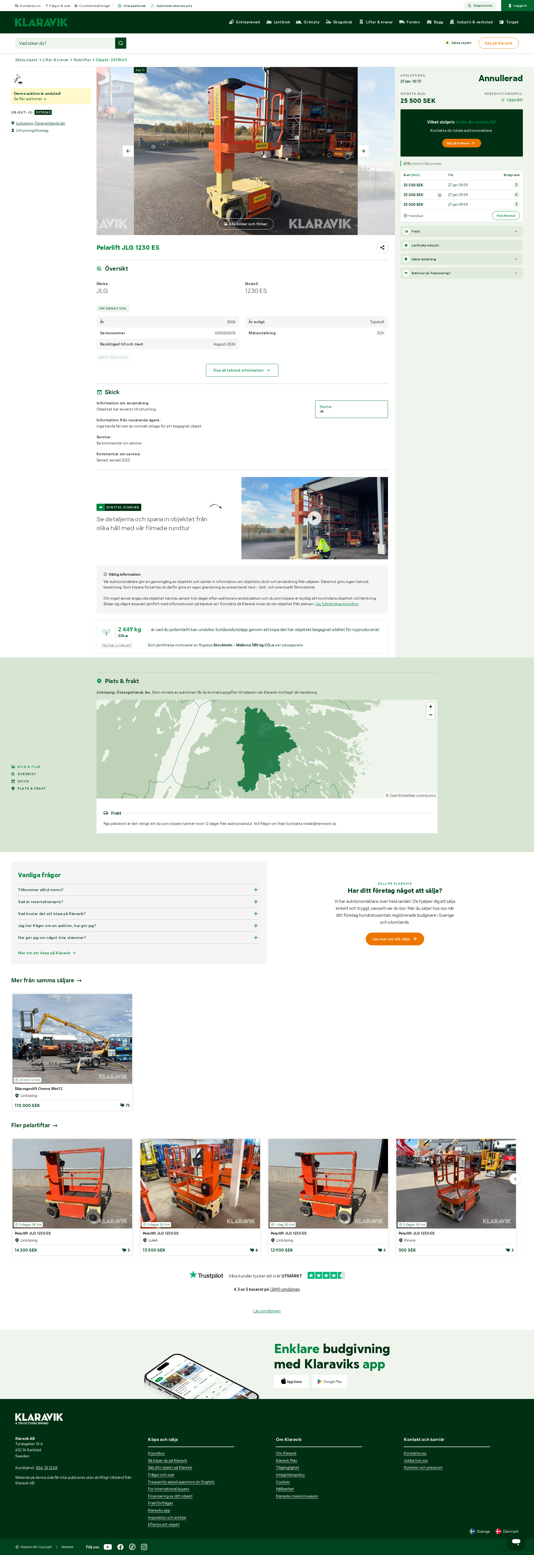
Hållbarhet (285, 1489)
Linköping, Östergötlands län (40, 123)
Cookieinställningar (94, 6)
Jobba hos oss (416, 1460)
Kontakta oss (30, 6)
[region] (267, 749)
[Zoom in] (431, 707)
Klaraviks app (159, 1510)
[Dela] (382, 247)
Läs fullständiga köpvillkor (337, 604)
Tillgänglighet (287, 1467)
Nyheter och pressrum (423, 1467)
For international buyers (168, 1489)
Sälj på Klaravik (458, 143)
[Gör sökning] (120, 43)
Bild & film (29, 767)
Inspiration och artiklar (167, 1517)
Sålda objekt (461, 43)
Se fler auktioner (28, 99)
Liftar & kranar (56, 60)
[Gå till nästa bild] (515, 1179)
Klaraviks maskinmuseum (297, 1496)
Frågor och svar (161, 1474)
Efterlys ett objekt (164, 1524)
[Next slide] (363, 151)
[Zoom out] (431, 715)
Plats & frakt (32, 788)
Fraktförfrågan (160, 1503)
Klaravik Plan (286, 1460)
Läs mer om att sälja (391, 939)
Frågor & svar (60, 6)
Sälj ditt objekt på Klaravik (170, 1467)
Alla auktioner (135, 6)
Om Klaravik (286, 1453)
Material (67, 1547)
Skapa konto (483, 6)
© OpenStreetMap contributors (411, 795)
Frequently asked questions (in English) (181, 1482)
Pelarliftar (82, 60)
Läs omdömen (267, 1311)
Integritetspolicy (290, 1474)
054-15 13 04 (47, 1467)
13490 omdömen (285, 1289)
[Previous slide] (128, 151)
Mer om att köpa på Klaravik (44, 953)
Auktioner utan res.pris (174, 6)
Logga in (520, 6)
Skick (23, 781)
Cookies (283, 1482)
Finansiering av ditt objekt (170, 1496)
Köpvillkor (156, 1453)
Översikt (27, 774)
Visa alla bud (505, 215)
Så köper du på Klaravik (167, 1460)
